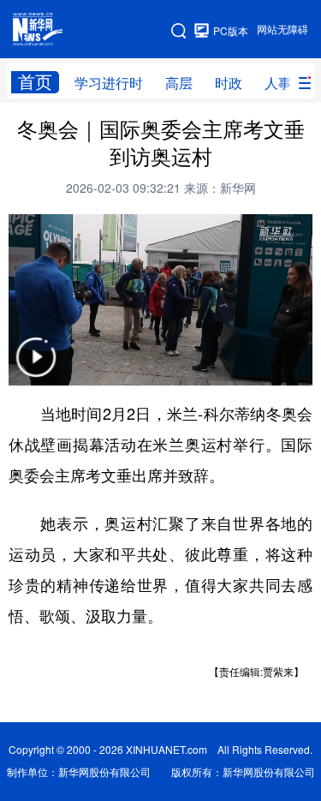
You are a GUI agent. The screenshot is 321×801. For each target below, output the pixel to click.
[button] (36, 368)
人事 (278, 83)
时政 (228, 83)
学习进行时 (108, 83)
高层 (179, 83)
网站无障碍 (282, 29)
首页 (35, 82)
